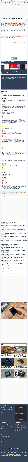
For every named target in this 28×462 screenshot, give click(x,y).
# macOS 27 (24, 2)
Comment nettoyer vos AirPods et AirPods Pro (20, 425)
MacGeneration (11, 407)
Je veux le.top (2, 411)
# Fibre (21, 2)
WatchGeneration (11, 409)
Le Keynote (2, 412)
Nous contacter (26, 452)
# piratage (6, 2)
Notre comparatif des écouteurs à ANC (10, 426)
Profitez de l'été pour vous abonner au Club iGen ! (14, 4)
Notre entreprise (22, 452)
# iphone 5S (8, 61)
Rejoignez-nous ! (21, 419)
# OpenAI (10, 2)
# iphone (2, 61)
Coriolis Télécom (11, 28)
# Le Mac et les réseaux (15, 2)
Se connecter (24, 192)
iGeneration (4, 409)
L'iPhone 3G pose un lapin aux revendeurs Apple (13, 24)
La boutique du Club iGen (4, 413)
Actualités (3, 196)
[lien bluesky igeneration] (18, 448)
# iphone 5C (13, 61)
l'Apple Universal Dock (21, 36)
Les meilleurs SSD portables (10, 424)
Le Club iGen (3, 407)
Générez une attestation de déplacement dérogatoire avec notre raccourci (21, 430)
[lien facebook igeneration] (15, 448)
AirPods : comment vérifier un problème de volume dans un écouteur (21, 424)
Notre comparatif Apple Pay (3, 426)
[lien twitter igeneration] (17, 448)
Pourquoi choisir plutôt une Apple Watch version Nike (21, 426)
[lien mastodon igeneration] (14, 448)
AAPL (25, 20)
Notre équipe (19, 452)
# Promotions (2, 2)
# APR (5, 61)
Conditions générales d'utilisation (6, 452)
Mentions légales (2, 452)
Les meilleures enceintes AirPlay (3, 424)
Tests (2, 344)
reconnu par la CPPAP (12, 455)
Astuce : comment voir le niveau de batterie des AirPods (20, 428)
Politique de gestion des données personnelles (13, 452)
